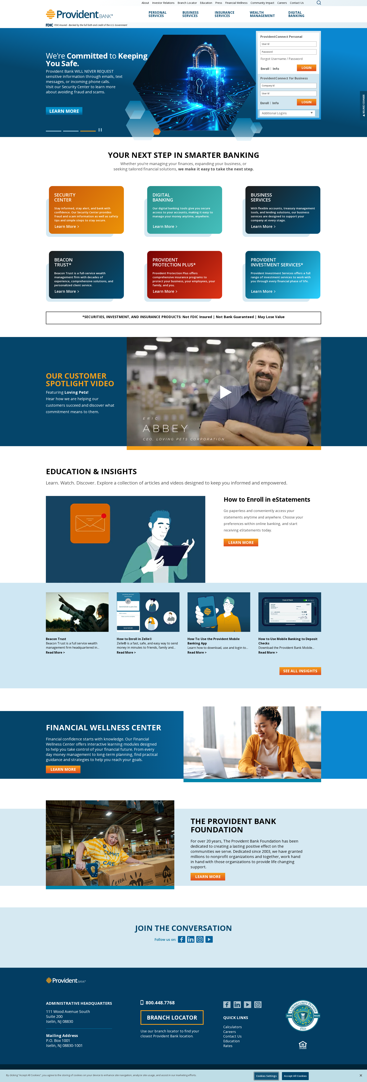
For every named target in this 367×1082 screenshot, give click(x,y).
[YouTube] (247, 1004)
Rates (227, 1045)
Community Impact (262, 3)
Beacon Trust (56, 639)
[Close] (361, 1075)
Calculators (232, 1027)
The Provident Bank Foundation (233, 825)
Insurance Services (224, 14)
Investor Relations (163, 3)
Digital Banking (296, 14)
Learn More (62, 106)
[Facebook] (181, 940)
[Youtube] (209, 940)
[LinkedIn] (237, 1004)
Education (206, 3)
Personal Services (157, 14)
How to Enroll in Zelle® (134, 639)
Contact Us (297, 3)
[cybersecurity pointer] (303, 1016)
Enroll (265, 69)
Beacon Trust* (54, 255)
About (145, 3)
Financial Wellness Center (103, 727)
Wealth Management (262, 14)
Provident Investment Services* (260, 255)
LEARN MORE (241, 542)
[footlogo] (66, 980)
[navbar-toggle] (224, 391)
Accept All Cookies (295, 1076)
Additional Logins (274, 113)
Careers (282, 3)
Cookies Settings (266, 1076)
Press (218, 3)
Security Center (54, 190)
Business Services (190, 14)
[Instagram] (200, 940)
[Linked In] (190, 940)
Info (276, 69)
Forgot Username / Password (282, 59)
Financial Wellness (236, 3)
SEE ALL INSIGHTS (300, 670)
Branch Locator (187, 3)
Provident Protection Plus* (159, 255)
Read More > (55, 652)
